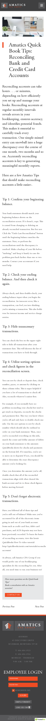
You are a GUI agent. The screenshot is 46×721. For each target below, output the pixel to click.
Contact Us (13, 595)
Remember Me (23, 690)
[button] (42, 5)
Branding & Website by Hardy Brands (23, 719)
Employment (23, 702)
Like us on (22, 707)
